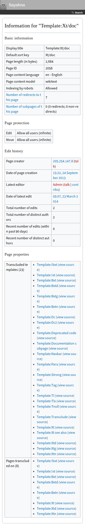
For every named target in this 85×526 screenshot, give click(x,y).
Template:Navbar (49, 354)
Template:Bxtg (47, 296)
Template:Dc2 (47, 322)
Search (79, 12)
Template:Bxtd (47, 285)
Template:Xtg (46, 448)
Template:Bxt (46, 280)
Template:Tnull (48, 406)
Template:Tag (47, 385)
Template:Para (47, 364)
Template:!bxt (47, 264)
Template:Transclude (52, 417)
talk (67, 184)
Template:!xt (46, 275)
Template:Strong (49, 374)
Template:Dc (46, 317)
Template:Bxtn (47, 306)
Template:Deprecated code (56, 333)
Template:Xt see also (52, 432)
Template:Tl (45, 395)
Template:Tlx (46, 401)
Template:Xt (45, 427)
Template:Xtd (46, 443)
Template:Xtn (46, 454)
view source (65, 275)
